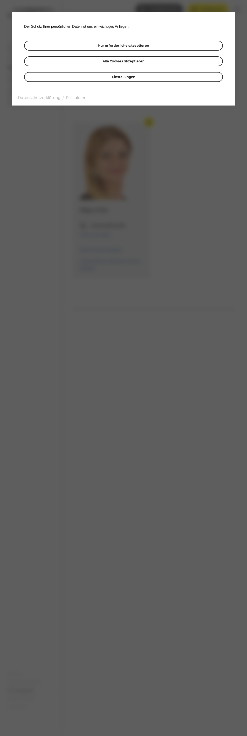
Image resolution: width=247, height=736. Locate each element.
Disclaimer (75, 98)
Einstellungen (123, 77)
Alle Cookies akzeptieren (123, 61)
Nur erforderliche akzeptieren (123, 45)
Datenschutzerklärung (39, 98)
